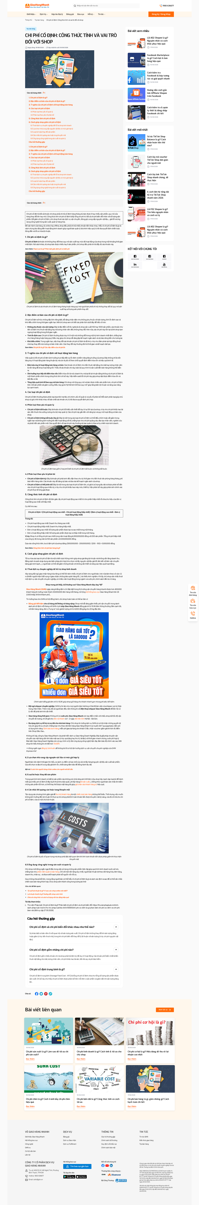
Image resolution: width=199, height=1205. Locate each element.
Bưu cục (80, 14)
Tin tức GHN (143, 1137)
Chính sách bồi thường (109, 1140)
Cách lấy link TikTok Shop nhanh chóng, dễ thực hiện (157, 177)
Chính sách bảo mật (108, 1148)
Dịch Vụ (43, 14)
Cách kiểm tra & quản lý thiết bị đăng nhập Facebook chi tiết (157, 110)
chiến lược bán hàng (84, 794)
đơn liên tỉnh (79, 719)
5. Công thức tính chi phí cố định (42, 118)
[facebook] (36, 994)
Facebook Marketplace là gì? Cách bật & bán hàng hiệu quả (158, 58)
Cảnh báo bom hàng (51, 728)
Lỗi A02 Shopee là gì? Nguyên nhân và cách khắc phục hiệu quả (157, 40)
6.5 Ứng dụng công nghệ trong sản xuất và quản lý (48, 139)
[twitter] (41, 994)
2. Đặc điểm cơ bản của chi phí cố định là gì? (47, 101)
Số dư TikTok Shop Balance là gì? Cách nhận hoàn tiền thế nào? (156, 141)
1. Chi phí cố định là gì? (38, 98)
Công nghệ (29, 1144)
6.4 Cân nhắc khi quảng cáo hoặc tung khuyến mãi (48, 135)
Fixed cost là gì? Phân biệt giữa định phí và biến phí (51, 249)
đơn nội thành (59, 719)
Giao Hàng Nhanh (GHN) (36, 589)
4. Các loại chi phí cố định (39, 108)
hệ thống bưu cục (93, 592)
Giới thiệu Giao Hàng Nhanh (35, 1137)
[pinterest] (46, 994)
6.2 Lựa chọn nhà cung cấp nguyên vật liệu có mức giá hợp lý (52, 129)
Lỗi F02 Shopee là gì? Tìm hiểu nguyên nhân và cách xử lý (157, 212)
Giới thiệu (31, 14)
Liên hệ (27, 1155)
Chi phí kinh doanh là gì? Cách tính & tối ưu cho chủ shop (99, 1053)
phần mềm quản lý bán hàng (48, 872)
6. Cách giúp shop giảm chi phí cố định (45, 122)
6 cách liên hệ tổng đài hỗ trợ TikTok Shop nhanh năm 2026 (158, 194)
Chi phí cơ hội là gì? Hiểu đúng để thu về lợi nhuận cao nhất (148, 1053)
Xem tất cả (163, 1010)
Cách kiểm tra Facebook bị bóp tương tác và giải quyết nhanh (158, 75)
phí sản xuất (85, 782)
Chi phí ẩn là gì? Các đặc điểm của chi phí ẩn (49, 347)
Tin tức (101, 14)
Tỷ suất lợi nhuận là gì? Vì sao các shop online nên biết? (47, 891)
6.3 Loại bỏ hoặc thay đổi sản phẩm (43, 132)
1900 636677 (168, 5)
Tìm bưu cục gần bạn (79, 1166)
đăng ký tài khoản (48, 748)
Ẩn (44, 93)
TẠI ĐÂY (56, 744)
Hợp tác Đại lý (57, 14)
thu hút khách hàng (63, 794)
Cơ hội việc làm (30, 1151)
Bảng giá (70, 14)
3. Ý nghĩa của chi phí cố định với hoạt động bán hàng (51, 105)
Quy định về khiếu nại (109, 1144)
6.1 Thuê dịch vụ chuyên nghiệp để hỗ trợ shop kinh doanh (51, 126)
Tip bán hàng (144, 1144)
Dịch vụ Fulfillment (69, 1144)
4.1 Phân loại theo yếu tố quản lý (42, 112)
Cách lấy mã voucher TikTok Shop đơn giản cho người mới (157, 160)
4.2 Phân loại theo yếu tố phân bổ (42, 115)
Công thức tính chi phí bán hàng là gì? (46, 548)
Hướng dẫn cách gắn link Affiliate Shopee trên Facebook (157, 93)
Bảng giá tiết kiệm (36, 604)
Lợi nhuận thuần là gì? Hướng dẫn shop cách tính (45, 894)
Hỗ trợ (90, 14)
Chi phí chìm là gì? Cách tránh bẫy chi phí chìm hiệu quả (48, 1100)
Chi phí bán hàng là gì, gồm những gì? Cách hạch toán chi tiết (148, 1100)
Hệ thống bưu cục (31, 1140)
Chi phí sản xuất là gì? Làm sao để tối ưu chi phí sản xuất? (47, 1053)
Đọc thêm (30, 1059)
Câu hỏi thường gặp (37, 142)
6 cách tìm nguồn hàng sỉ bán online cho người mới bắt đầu (51, 769)
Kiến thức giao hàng (146, 1140)
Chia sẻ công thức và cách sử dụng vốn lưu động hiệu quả (48, 897)
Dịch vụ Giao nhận (69, 1140)
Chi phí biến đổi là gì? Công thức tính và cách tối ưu (98, 1100)
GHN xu (28, 1148)
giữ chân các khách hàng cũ (86, 784)
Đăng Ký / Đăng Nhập (161, 14)
